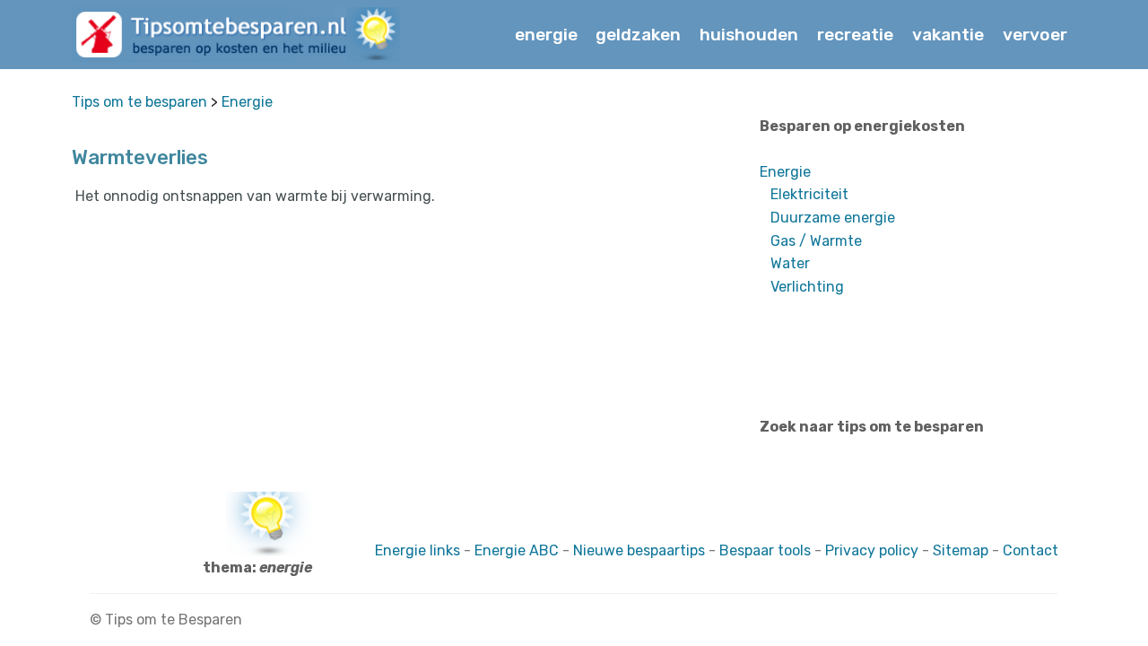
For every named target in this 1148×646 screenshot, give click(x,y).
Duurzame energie (832, 217)
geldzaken (638, 34)
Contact (1030, 550)
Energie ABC (518, 550)
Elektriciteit (809, 194)
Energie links (417, 550)
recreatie (855, 34)
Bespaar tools (765, 550)
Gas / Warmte (816, 240)
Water (790, 263)
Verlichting (807, 286)
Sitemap (960, 550)
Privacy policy (871, 550)
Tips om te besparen (139, 101)
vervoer (1035, 34)
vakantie (948, 34)
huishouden (749, 34)
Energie (247, 101)
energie (546, 34)
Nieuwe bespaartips (639, 550)
